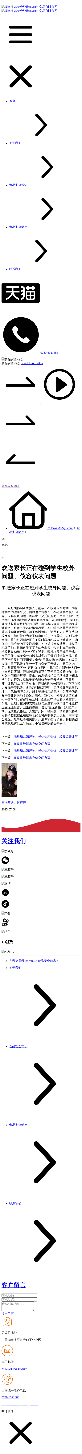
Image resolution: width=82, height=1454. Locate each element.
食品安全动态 (11, 486)
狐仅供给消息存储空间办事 (32, 743)
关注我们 (14, 841)
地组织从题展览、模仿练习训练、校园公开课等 (46, 736)
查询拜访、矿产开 (14, 802)
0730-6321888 (49, 352)
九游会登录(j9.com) (60, 528)
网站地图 (45, 1404)
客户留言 (14, 1285)
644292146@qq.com (14, 1368)
